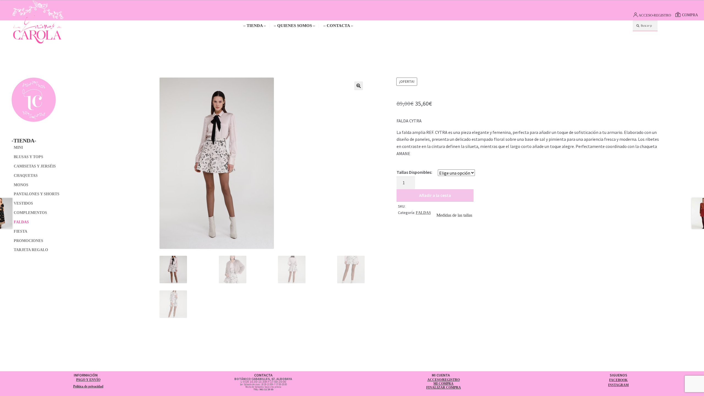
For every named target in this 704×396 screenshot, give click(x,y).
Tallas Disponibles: (414, 172)
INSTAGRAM (618, 385)
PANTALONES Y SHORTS (36, 194)
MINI (18, 147)
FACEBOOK (618, 380)
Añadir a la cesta (435, 195)
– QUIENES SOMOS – (294, 25)
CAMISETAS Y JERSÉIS (35, 166)
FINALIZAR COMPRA (443, 387)
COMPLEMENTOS (30, 213)
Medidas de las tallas (454, 215)
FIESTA (20, 231)
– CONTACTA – (338, 25)
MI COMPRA (443, 384)
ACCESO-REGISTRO (655, 15)
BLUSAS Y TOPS (28, 157)
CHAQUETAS (26, 176)
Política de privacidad (88, 386)
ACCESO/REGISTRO (443, 380)
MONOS (21, 185)
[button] (358, 85)
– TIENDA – (254, 25)
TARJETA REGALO (31, 250)
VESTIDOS (23, 203)
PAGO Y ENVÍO (88, 380)
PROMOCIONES (28, 241)
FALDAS (423, 213)
